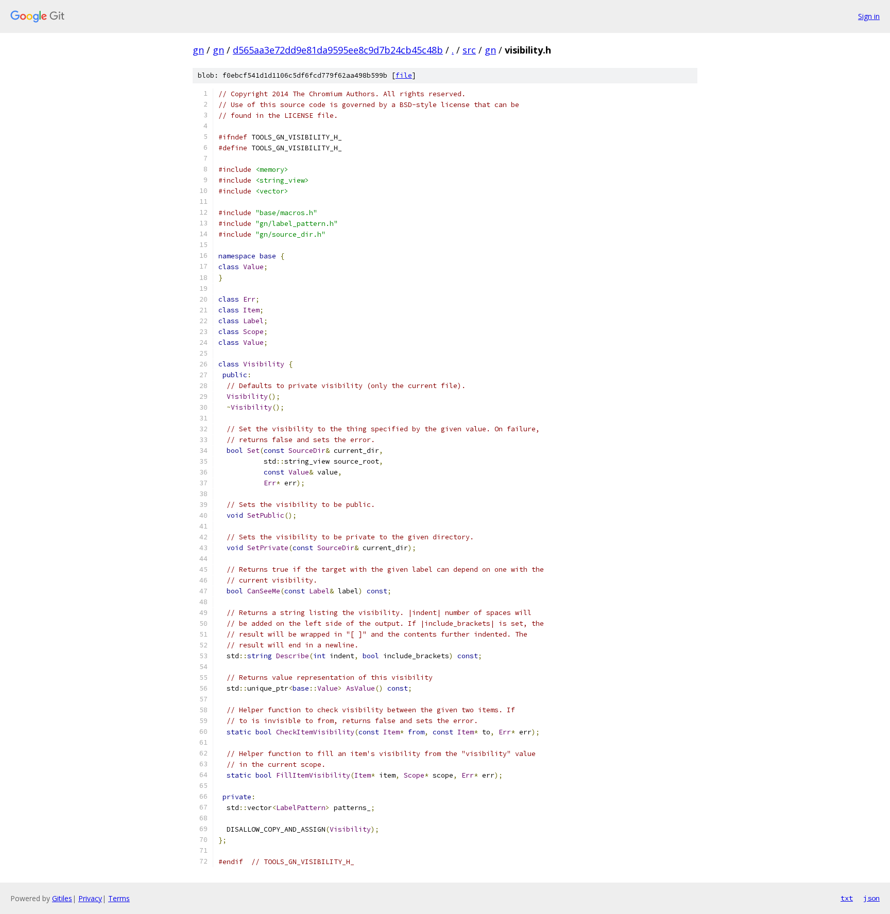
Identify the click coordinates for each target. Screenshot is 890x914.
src (469, 50)
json (871, 898)
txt (847, 898)
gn (198, 50)
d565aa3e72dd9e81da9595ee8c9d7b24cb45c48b (338, 50)
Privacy (90, 898)
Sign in (869, 16)
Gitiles (62, 898)
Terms (119, 898)
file (404, 75)
